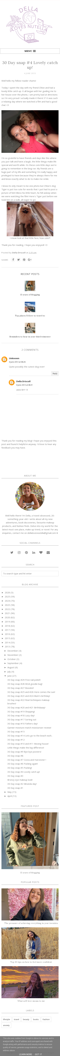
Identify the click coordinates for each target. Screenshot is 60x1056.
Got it (38, 1054)
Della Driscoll (23, 381)
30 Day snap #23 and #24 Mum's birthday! (28, 695)
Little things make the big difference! (25, 747)
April (9, 796)
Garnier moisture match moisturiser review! (29, 727)
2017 (7, 629)
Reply (55, 373)
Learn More (25, 1054)
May (9, 791)
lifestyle (6, 1019)
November (12, 654)
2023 (7, 604)
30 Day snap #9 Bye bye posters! (24, 751)
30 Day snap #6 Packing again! (22, 763)
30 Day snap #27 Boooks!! (20, 687)
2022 (7, 609)
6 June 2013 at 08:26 (17, 362)
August (10, 667)
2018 (7, 625)
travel (16, 1019)
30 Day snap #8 (15, 755)
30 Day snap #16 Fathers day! (22, 723)
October (11, 659)
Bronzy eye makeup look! (19, 779)
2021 (7, 613)
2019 (7, 621)
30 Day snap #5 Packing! (19, 767)
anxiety (6, 1025)
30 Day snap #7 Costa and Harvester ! (26, 759)
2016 (7, 634)
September (13, 663)
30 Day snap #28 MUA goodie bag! (24, 683)
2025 (7, 596)
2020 (7, 617)
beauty (26, 1019)
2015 (7, 638)
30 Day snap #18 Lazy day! (21, 715)
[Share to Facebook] (13, 259)
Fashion (46, 1019)
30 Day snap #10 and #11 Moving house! (27, 743)
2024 (7, 600)
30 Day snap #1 (15, 787)
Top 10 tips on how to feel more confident (31, 962)
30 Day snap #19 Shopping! (21, 711)
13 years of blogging (30, 872)
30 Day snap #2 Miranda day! (22, 783)
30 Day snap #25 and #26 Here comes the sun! (31, 692)
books (36, 1019)
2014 (7, 642)
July (9, 671)
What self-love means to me (31, 1001)
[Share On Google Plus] (29, 259)
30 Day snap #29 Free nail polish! (23, 679)
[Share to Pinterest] (24, 259)
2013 (7, 646)
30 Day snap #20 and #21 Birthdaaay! (26, 707)
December (12, 650)
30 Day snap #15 (16, 731)
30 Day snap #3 (15, 775)
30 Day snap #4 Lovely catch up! (23, 771)
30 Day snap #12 (16, 739)
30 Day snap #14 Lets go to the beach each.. (29, 735)
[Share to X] (18, 259)
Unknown (14, 358)
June (9, 675)
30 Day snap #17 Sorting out (21, 719)
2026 (7, 592)
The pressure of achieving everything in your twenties (31, 923)
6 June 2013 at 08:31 (24, 385)
